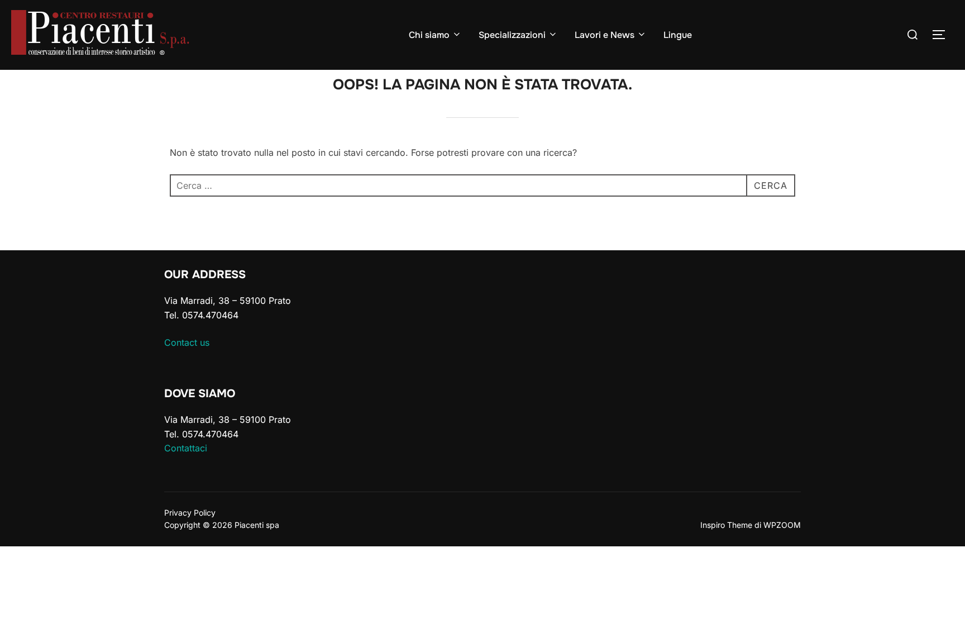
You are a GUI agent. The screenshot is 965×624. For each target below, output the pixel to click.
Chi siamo (429, 35)
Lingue (677, 35)
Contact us (186, 342)
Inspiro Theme (726, 525)
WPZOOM (782, 525)
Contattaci (185, 448)
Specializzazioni (512, 35)
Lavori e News (604, 35)
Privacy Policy (190, 512)
